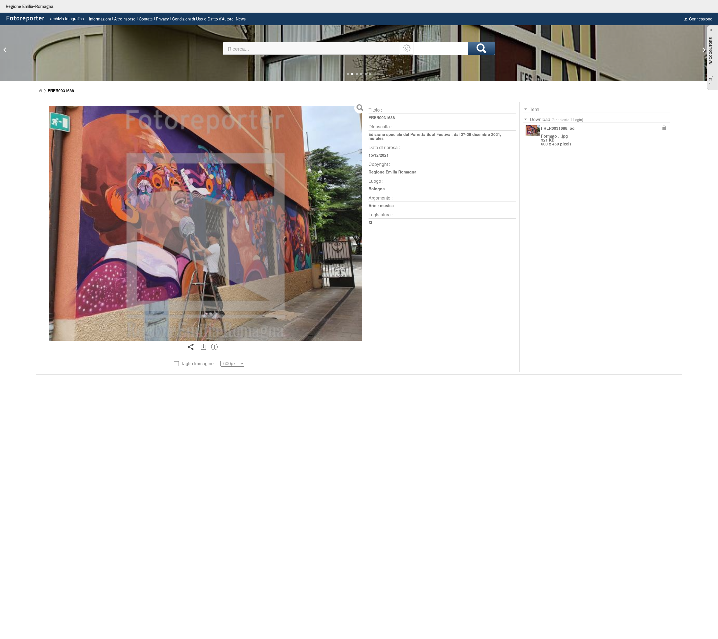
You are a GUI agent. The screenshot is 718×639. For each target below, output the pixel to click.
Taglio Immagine (197, 363)
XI (370, 222)
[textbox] (312, 48)
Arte (372, 205)
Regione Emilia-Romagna (29, 6)
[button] (348, 74)
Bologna (377, 188)
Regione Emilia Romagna (392, 172)
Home (40, 90)
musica (387, 205)
